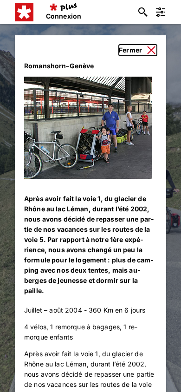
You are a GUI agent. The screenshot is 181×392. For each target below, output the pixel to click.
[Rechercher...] (143, 12)
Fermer (130, 50)
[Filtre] (160, 12)
